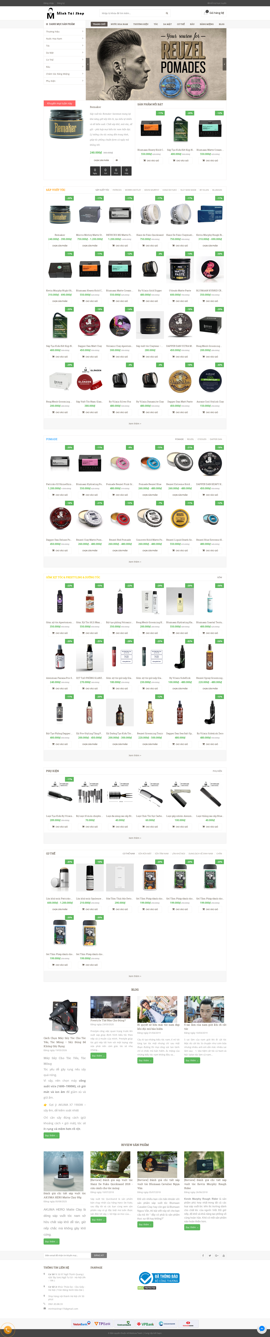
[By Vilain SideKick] (180, 657)
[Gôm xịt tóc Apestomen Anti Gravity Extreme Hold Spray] (60, 601)
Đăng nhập (49, 3)
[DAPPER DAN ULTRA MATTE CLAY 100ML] (180, 325)
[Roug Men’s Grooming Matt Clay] (60, 380)
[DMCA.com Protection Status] (146, 1287)
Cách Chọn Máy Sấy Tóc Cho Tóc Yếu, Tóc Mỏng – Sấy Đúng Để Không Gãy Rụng (65, 1042)
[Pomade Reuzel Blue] (150, 463)
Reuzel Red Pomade (120, 539)
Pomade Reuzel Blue (150, 484)
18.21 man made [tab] (188, 189)
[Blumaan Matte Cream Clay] (210, 128)
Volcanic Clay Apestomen (120, 346)
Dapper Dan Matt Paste (180, 401)
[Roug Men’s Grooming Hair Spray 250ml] (150, 601)
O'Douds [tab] (202, 439)
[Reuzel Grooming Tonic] (150, 712)
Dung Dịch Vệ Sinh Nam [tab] (201, 853)
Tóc (48, 45)
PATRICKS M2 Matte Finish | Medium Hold (129, 234)
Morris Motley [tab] (133, 189)
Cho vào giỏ (152, 160)
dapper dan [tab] (216, 439)
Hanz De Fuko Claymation (180, 234)
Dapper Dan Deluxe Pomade (61, 539)
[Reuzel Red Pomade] (120, 519)
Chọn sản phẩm (59, 245)
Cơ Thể (49, 59)
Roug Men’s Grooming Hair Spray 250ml (158, 622)
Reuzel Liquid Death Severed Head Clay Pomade (192, 539)
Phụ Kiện (50, 80)
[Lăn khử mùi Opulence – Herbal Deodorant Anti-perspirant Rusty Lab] (90, 877)
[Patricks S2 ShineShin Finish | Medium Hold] (60, 463)
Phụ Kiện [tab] (217, 771)
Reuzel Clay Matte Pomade (91, 539)
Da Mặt (50, 52)
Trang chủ (99, 24)
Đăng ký (61, 3)
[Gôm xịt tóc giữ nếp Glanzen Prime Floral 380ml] (150, 657)
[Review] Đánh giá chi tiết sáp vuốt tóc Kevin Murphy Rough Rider (205, 1184)
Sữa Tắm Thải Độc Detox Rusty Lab (125, 898)
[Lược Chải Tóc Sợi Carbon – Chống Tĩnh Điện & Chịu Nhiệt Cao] (150, 795)
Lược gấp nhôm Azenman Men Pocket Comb (190, 816)
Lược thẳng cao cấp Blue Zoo (211, 816)
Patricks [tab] (117, 189)
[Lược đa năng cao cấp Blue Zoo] (120, 795)
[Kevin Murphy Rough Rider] (210, 214)
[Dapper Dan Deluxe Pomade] (60, 518)
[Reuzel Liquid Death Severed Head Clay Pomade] (180, 519)
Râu (48, 66)
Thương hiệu (53, 31)
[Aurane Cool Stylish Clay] (210, 380)
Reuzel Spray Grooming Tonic (212, 677)
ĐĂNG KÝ (99, 1255)
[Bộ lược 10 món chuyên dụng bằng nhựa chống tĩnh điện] (90, 795)
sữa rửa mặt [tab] (144, 853)
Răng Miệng (207, 24)
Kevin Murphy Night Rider (60, 290)
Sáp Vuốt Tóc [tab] (102, 189)
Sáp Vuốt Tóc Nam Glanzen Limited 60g (98, 401)
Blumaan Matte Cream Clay (212, 149)
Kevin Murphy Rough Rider (211, 234)
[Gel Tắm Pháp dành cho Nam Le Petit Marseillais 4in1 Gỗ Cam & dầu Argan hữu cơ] (150, 877)
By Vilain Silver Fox (120, 401)
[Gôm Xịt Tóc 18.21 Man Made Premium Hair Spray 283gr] (90, 601)
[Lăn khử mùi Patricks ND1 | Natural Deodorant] (60, 877)
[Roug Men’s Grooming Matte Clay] (210, 325)
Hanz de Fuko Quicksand (150, 234)
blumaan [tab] (217, 189)
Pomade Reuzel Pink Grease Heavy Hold (128, 484)
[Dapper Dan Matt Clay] (90, 325)
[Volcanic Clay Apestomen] (120, 325)
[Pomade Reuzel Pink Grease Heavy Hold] (120, 463)
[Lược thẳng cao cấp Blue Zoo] (210, 795)
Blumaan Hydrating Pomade (92, 484)
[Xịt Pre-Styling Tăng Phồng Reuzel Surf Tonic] (90, 712)
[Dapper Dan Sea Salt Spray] (180, 712)
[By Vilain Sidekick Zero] (210, 712)
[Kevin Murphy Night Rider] (60, 269)
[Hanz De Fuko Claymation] (180, 214)
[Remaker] (60, 214)
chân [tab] (219, 853)
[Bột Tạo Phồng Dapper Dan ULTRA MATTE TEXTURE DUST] (60, 712)
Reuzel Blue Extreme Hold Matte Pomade (219, 539)
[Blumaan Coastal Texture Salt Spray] (210, 601)
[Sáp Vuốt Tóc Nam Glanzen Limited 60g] (90, 380)
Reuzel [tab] (190, 439)
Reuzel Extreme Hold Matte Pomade (186, 484)
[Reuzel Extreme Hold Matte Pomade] (180, 463)
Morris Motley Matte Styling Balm (95, 234)
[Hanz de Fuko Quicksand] (150, 214)
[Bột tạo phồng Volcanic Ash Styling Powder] (120, 601)
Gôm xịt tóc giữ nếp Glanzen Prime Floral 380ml (163, 677)
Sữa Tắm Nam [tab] (162, 853)
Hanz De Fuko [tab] (169, 189)
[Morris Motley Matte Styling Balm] (90, 214)
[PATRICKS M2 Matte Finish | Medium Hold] (120, 214)
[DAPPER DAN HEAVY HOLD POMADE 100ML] (210, 463)
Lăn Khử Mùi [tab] (178, 853)
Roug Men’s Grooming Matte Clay (214, 346)
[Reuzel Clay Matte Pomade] (90, 519)
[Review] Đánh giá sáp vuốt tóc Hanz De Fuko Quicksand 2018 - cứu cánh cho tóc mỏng (111, 1184)
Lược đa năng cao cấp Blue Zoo (122, 816)
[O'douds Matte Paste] (180, 269)
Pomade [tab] (179, 439)
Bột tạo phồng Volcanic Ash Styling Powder (130, 622)
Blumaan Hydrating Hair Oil (182, 622)
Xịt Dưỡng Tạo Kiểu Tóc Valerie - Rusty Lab (129, 733)
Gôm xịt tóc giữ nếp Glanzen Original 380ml (130, 677)
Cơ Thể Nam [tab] (129, 853)
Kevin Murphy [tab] (151, 189)
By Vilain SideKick (180, 677)
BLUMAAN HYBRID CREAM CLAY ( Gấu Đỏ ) (219, 290)
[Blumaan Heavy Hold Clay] (151, 128)
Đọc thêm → (51, 1135)
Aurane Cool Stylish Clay (210, 401)
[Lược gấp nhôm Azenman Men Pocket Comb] (180, 795)
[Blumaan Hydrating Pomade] (90, 463)
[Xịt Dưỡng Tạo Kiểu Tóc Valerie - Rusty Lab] (120, 712)
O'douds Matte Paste (180, 290)
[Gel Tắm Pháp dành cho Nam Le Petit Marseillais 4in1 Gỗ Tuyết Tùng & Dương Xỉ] (180, 877)
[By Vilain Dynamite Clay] (150, 380)
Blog (221, 24)
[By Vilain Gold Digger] (150, 269)
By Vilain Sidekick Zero (210, 733)
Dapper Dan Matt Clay (90, 346)
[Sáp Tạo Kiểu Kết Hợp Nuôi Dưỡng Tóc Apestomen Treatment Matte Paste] (180, 128)
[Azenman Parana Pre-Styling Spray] (60, 657)
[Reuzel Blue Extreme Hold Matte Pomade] (210, 518)
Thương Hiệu (140, 24)
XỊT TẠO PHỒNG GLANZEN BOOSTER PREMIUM (102, 677)
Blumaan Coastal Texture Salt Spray (216, 622)
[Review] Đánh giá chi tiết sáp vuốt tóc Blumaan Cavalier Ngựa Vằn (158, 1184)
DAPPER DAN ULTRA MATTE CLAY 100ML (188, 346)
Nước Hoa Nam (54, 38)
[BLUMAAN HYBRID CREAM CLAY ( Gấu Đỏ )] (210, 269)
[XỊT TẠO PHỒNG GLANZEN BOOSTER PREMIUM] (90, 657)
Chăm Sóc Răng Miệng (58, 73)
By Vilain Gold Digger (150, 290)
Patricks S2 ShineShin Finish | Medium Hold (71, 484)
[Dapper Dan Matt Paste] (180, 380)
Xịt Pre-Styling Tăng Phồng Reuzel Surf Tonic (101, 733)
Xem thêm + (135, 561)
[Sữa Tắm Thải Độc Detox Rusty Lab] (120, 877)
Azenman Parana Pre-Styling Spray (66, 677)
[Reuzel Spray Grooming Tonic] (210, 657)
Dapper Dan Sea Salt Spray (180, 733)
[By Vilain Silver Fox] (120, 380)
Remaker (60, 234)
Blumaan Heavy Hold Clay (152, 149)
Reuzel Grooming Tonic (150, 733)
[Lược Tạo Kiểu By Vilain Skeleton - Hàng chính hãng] (60, 795)
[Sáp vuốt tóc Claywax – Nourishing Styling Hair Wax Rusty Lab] (150, 325)
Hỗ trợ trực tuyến (218, 3)
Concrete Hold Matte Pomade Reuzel (156, 539)
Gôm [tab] (219, 577)
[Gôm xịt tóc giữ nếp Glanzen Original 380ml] (120, 657)
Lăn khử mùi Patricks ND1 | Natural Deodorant (71, 898)
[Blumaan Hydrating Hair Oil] (180, 601)
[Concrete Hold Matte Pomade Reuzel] (150, 519)
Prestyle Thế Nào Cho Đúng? (108, 1020)
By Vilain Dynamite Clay (150, 401)
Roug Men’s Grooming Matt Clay (63, 401)
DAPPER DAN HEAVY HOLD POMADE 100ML (220, 484)
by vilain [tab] (204, 189)
